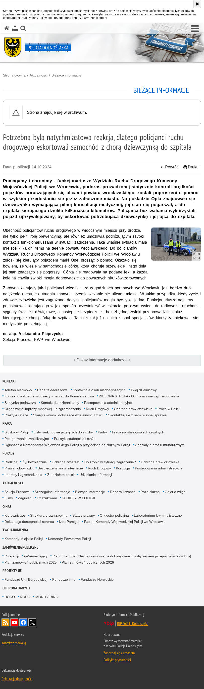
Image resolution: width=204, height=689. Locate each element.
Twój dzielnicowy (144, 390)
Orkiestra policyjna (114, 515)
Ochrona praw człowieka (133, 409)
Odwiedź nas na (14, 622)
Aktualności (39, 75)
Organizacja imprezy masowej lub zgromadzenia (42, 409)
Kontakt (9, 381)
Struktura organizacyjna (48, 515)
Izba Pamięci (69, 522)
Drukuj (194, 167)
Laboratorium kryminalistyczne (158, 515)
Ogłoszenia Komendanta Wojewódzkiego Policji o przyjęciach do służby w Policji (67, 445)
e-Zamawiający (36, 556)
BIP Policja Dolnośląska (132, 623)
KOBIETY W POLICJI (78, 498)
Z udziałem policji (60, 475)
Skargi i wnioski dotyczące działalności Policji (68, 415)
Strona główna (14, 75)
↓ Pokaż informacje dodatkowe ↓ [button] (102, 360)
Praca (7, 423)
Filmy (8, 498)
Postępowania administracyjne (108, 403)
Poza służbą (150, 492)
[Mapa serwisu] (15, 28)
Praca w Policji (168, 409)
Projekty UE (12, 570)
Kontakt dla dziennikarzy (60, 403)
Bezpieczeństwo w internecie (60, 468)
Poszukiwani (47, 498)
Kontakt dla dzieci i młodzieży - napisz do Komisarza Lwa (49, 396)
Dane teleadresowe (52, 390)
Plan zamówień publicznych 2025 (30, 562)
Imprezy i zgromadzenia (23, 475)
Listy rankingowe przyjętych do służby (63, 432)
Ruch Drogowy (97, 409)
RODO (25, 597)
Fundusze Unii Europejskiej (25, 579)
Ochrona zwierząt (65, 462)
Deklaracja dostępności (16, 678)
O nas (6, 506)
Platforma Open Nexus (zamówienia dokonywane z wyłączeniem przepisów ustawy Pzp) (121, 556)
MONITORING (46, 597)
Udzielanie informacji (95, 475)
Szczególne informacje (52, 492)
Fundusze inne (64, 579)
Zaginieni (25, 498)
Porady (8, 453)
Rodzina (10, 462)
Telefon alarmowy (18, 390)
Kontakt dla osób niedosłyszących (99, 390)
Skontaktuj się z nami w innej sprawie (137, 415)
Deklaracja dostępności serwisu (29, 522)
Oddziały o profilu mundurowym (160, 445)
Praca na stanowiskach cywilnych (138, 432)
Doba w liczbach (123, 492)
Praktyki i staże (16, 415)
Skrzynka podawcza (20, 403)
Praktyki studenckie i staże (75, 439)
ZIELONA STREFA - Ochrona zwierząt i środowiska (139, 396)
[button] (23, 28)
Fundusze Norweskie (97, 579)
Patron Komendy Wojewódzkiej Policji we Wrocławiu (124, 522)
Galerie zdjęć (175, 492)
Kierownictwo (14, 515)
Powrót (171, 167)
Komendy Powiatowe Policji (69, 539)
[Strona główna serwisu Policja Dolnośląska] (6, 28)
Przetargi (11, 556)
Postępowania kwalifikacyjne (26, 439)
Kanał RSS (5, 622)
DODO (9, 597)
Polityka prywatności (117, 659)
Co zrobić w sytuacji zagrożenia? (110, 462)
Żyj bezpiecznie (34, 462)
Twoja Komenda (15, 530)
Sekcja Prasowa (17, 492)
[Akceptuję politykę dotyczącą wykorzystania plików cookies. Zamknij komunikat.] (197, 4)
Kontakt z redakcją (13, 642)
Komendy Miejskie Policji (23, 539)
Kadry (102, 432)
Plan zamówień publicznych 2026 (88, 562)
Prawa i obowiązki (18, 468)
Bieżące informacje (66, 75)
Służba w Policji (16, 432)
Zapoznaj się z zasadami (119, 652)
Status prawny (83, 515)
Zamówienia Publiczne (20, 547)
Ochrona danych (16, 588)
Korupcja (123, 468)
